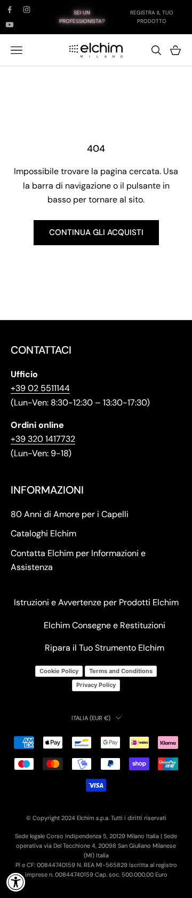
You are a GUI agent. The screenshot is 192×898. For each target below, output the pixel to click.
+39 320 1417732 (43, 438)
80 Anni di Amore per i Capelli (70, 514)
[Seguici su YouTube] (9, 24)
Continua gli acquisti (96, 232)
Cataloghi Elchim (43, 533)
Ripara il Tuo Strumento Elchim (104, 647)
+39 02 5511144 (40, 388)
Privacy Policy (96, 685)
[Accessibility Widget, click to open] (16, 882)
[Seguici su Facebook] (9, 9)
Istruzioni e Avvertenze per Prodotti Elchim (96, 602)
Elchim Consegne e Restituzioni (104, 625)
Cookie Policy (58, 671)
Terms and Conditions (121, 671)
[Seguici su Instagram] (26, 9)
